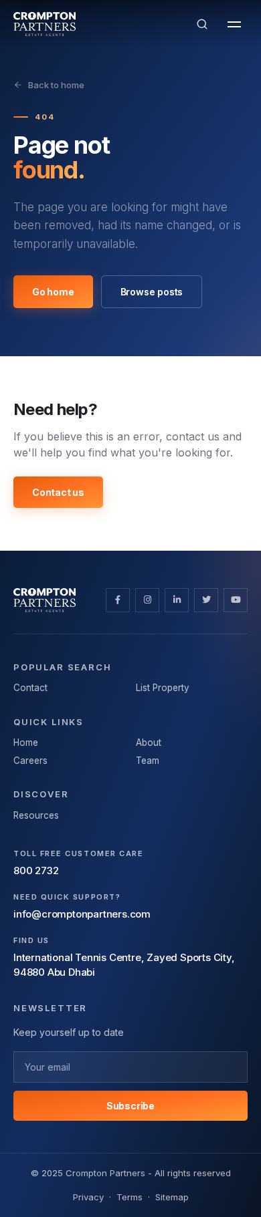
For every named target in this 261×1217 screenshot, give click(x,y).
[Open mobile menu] (234, 24)
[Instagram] (147, 600)
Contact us (58, 492)
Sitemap (172, 1197)
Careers (30, 760)
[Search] (202, 24)
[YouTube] (236, 600)
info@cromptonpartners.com (82, 914)
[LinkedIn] (177, 600)
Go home (53, 291)
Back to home (56, 85)
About (148, 742)
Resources (36, 815)
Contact (30, 687)
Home (25, 742)
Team (147, 760)
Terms (129, 1197)
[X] (206, 600)
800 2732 (35, 870)
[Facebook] (118, 600)
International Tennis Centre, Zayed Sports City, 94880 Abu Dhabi (124, 965)
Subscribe (130, 1105)
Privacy (88, 1197)
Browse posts (151, 291)
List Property (162, 687)
